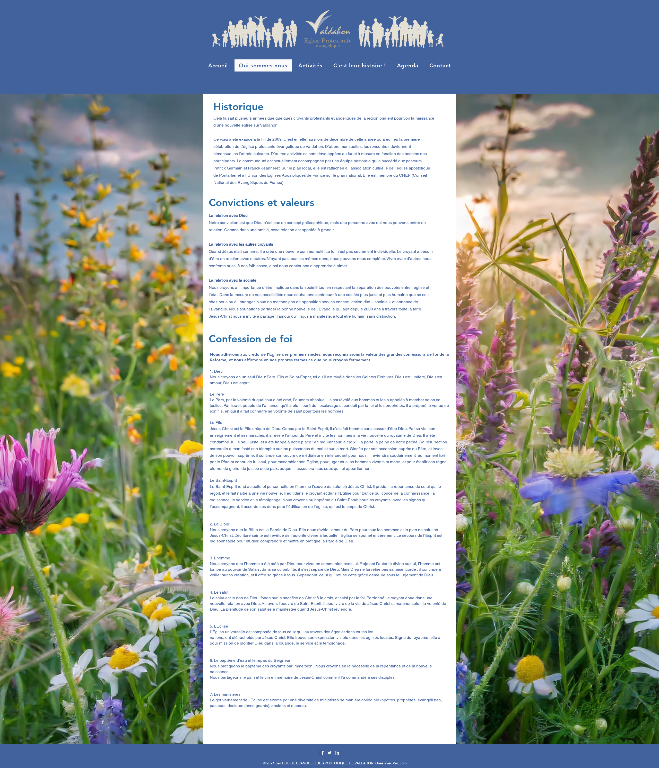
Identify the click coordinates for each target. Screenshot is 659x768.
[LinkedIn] (337, 752)
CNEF (405, 175)
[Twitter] (329, 752)
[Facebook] (321, 752)
